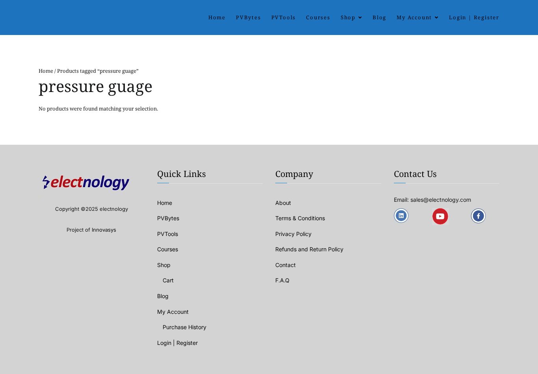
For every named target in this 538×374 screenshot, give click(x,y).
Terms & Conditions (300, 218)
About (283, 202)
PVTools (283, 17)
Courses (318, 17)
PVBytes (248, 17)
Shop (348, 17)
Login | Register (474, 17)
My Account (414, 17)
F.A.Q (282, 280)
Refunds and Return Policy (309, 249)
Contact (285, 265)
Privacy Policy (293, 233)
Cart (168, 280)
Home (217, 17)
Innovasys (104, 230)
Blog (379, 17)
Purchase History (184, 327)
